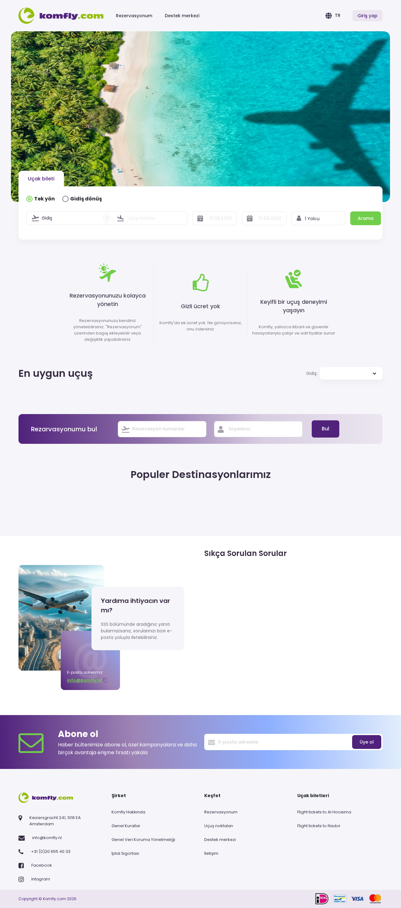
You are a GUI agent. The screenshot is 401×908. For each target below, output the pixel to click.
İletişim (211, 853)
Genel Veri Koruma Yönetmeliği (143, 840)
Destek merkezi (182, 16)
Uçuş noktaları (218, 826)
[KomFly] (60, 16)
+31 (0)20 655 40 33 (50, 851)
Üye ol (367, 742)
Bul (325, 428)
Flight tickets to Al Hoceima (324, 812)
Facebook (41, 865)
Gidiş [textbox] (47, 218)
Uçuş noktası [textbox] (141, 218)
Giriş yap (367, 16)
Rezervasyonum (134, 16)
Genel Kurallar (126, 826)
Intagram (40, 879)
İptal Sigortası (125, 853)
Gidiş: (312, 373)
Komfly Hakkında (128, 812)
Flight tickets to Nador (319, 826)
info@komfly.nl (84, 680)
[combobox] (71, 218)
